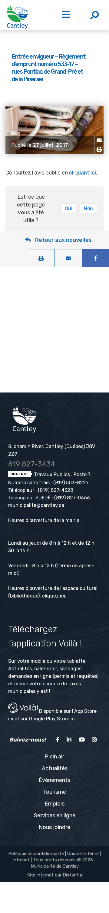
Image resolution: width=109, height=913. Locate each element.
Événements (54, 780)
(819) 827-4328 (55, 490)
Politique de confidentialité (36, 853)
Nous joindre (54, 827)
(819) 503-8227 (71, 482)
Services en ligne (54, 815)
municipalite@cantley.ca (36, 505)
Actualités (55, 768)
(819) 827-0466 (72, 498)
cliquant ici (82, 172)
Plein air (54, 756)
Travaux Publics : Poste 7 (62, 474)
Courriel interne (83, 853)
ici (62, 596)
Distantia (72, 875)
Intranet (21, 860)
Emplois (54, 803)
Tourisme (54, 792)
